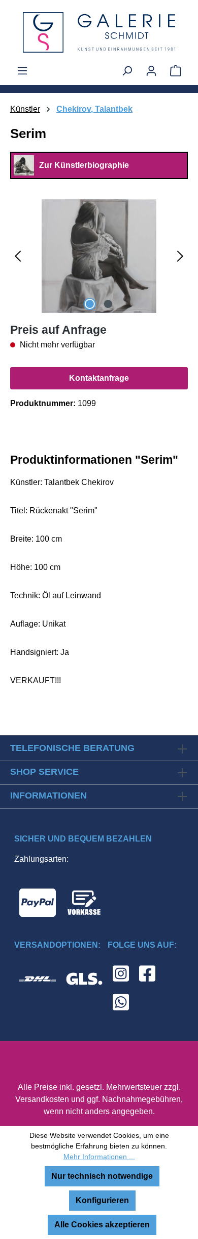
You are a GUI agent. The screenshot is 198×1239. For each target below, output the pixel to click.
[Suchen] (127, 71)
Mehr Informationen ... (99, 1157)
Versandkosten (42, 1099)
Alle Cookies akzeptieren (102, 1224)
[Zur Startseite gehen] (99, 32)
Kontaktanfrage (99, 378)
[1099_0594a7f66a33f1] (99, 256)
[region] (99, 256)
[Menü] (22, 71)
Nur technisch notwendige (102, 1176)
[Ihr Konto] (151, 71)
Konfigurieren (102, 1200)
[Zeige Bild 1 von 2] (90, 304)
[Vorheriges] (17, 256)
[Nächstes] (180, 256)
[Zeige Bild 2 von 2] (108, 304)
